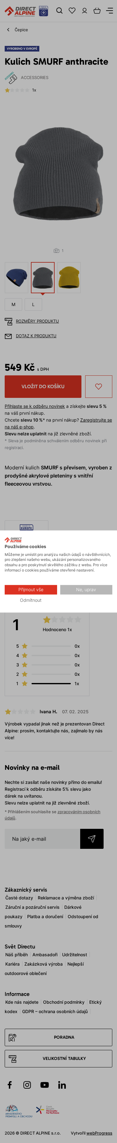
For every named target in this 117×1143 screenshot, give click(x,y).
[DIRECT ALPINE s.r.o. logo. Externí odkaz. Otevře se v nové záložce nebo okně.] (13, 540)
